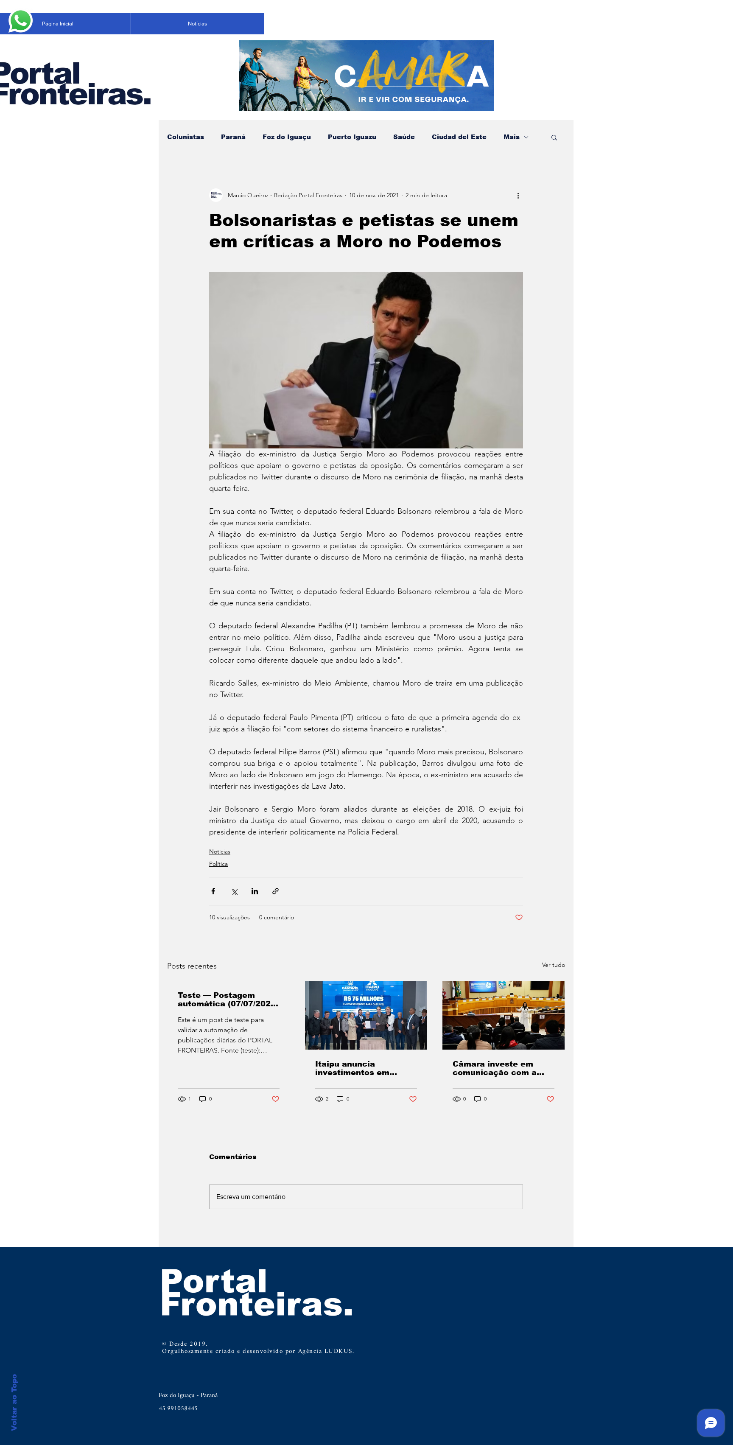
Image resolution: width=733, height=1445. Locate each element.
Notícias (219, 851)
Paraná (233, 136)
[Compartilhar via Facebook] (213, 891)
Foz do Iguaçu (287, 136)
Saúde (404, 136)
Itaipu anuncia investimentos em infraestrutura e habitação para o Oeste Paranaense (364, 1068)
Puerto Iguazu (352, 136)
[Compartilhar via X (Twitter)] (234, 891)
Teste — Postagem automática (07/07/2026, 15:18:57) (228, 999)
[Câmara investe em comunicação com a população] (503, 1015)
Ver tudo (553, 965)
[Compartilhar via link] (275, 891)
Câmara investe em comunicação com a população (495, 1068)
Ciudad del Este (459, 136)
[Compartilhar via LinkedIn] (255, 891)
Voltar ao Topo (14, 1402)
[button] (554, 137)
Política (218, 864)
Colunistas (185, 136)
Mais (512, 136)
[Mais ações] (518, 195)
